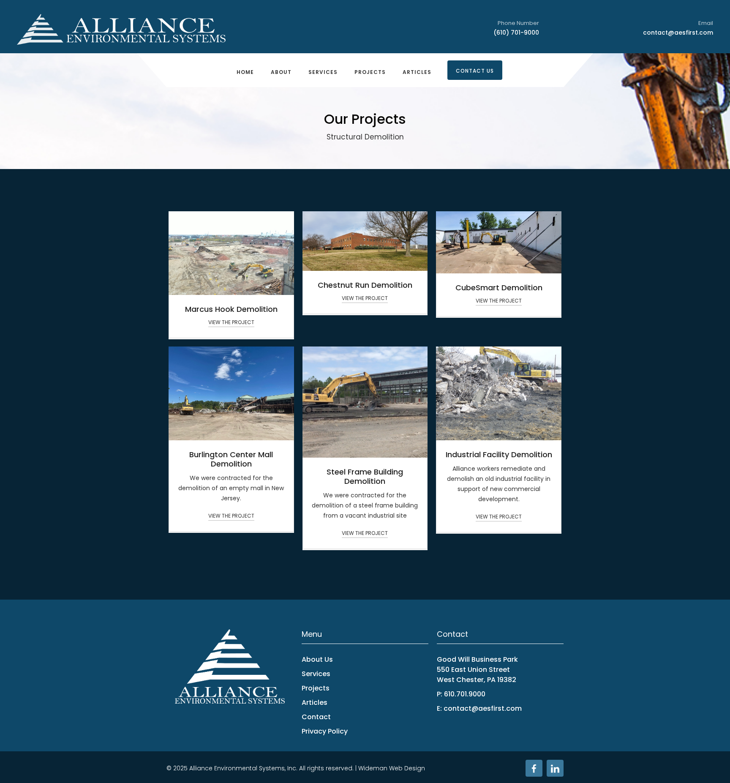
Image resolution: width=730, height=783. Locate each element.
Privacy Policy (325, 731)
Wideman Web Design (391, 768)
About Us (317, 659)
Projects (370, 72)
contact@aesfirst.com (678, 32)
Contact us (475, 70)
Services (323, 72)
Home (245, 72)
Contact (316, 717)
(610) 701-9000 (516, 32)
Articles (417, 72)
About (281, 72)
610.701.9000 (464, 694)
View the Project (231, 322)
